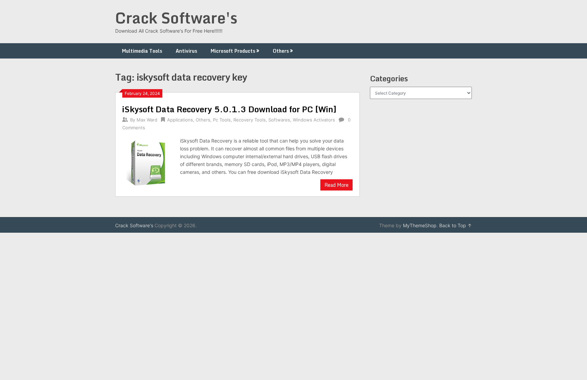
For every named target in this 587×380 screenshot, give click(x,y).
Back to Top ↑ (455, 225)
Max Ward (147, 119)
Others (281, 51)
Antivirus (186, 51)
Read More (336, 185)
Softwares (279, 119)
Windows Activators (314, 119)
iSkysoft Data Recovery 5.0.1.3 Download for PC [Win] (229, 109)
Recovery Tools (249, 119)
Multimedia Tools (142, 51)
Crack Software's (176, 17)
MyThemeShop (420, 225)
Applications (180, 119)
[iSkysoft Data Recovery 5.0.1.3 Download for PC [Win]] (147, 163)
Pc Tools (222, 119)
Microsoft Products (233, 51)
